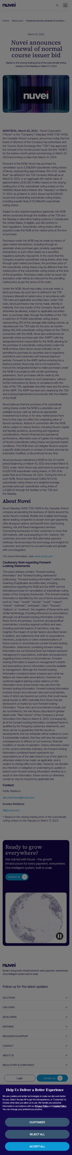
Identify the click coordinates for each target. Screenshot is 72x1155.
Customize (37, 1122)
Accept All (37, 1146)
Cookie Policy (59, 1106)
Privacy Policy (42, 1106)
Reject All (37, 1134)
